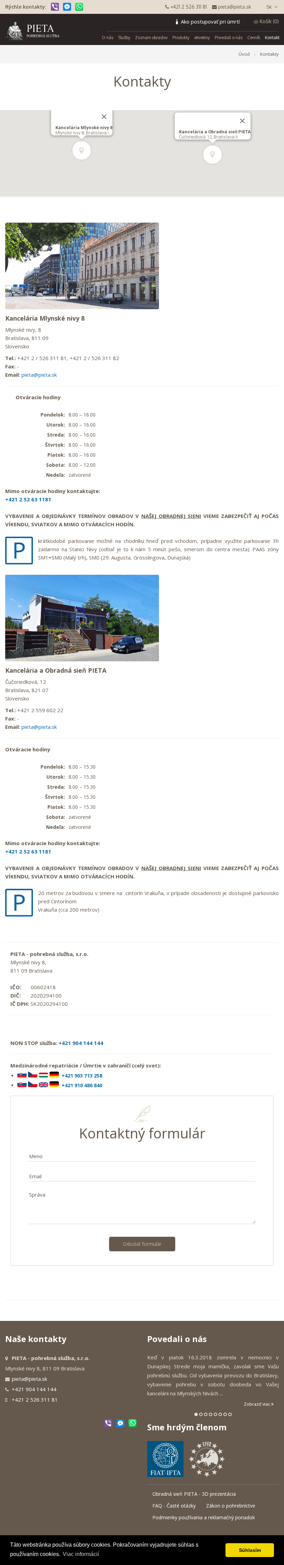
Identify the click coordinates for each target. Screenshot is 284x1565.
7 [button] (225, 1414)
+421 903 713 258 (82, 1075)
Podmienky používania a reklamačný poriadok (203, 1517)
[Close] (242, 121)
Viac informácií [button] (81, 1554)
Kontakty (269, 54)
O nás (107, 37)
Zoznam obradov (151, 37)
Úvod (244, 54)
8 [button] (230, 1414)
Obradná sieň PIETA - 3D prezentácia (194, 1494)
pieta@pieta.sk (39, 374)
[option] (213, 1380)
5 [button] (215, 1414)
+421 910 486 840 (82, 1085)
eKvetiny (202, 37)
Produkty (180, 37)
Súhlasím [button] (250, 1550)
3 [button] (205, 1414)
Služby (124, 37)
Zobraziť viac (257, 1404)
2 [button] (201, 1414)
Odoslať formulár (142, 1244)
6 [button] (220, 1414)
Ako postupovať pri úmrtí (210, 21)
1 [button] (196, 1414)
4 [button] (210, 1414)
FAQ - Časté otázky (174, 1505)
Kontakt (272, 37)
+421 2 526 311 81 (35, 1399)
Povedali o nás (228, 37)
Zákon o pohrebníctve (230, 1505)
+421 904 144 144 (81, 1042)
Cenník (253, 37)
